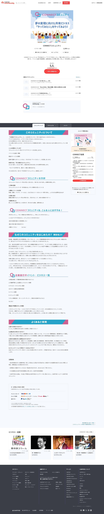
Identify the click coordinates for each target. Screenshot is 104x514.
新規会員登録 (99, 2)
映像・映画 (27, 480)
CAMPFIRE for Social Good (71, 478)
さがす (49, 2)
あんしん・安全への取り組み (85, 474)
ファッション (14, 480)
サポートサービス (59, 484)
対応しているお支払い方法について (30, 406)
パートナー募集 (49, 510)
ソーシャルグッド (15, 489)
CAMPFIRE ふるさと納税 (71, 486)
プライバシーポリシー (84, 490)
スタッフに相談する (56, 472)
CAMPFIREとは (82, 472)
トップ (38, 125)
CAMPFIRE (68, 472)
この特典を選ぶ (82, 180)
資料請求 (66, 2)
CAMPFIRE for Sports (70, 484)
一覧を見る (77, 77)
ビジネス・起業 (15, 484)
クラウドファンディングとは (45, 484)
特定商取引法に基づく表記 (88, 423)
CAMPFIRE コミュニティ (71, 474)
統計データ (58, 488)
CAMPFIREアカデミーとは (45, 482)
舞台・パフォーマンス (29, 487)
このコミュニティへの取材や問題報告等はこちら (83, 424)
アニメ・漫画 (14, 478)
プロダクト (14, 474)
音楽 (26, 474)
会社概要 (34, 510)
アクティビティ (51, 125)
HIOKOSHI (68, 490)
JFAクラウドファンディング (71, 492)
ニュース (81, 476)
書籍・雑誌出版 (28, 482)
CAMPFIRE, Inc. (26, 510)
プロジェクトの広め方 (44, 488)
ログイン (93, 2)
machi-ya (68, 494)
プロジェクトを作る (44, 472)
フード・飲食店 (15, 476)
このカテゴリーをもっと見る (86, 432)
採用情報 (41, 510)
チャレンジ (27, 476)
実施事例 (57, 486)
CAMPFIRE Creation (70, 476)
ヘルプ (81, 478)
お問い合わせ (82, 480)
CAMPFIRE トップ (57, 2)
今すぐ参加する (52, 71)
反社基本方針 (82, 496)
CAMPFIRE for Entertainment (69, 481)
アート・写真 (14, 487)
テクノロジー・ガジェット (17, 472)
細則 (80, 488)
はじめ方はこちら (42, 2)
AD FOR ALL (68, 488)
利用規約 (81, 486)
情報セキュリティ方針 (84, 494)
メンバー (66, 125)
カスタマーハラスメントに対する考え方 (85, 499)
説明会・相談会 (59, 482)
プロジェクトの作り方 (44, 486)
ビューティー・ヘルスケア (30, 484)
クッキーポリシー (83, 502)
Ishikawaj (35, 104)
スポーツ (26, 478)
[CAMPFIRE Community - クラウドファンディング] (8, 3)
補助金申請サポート (70, 496)
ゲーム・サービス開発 (16, 482)
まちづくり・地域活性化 (29, 472)
